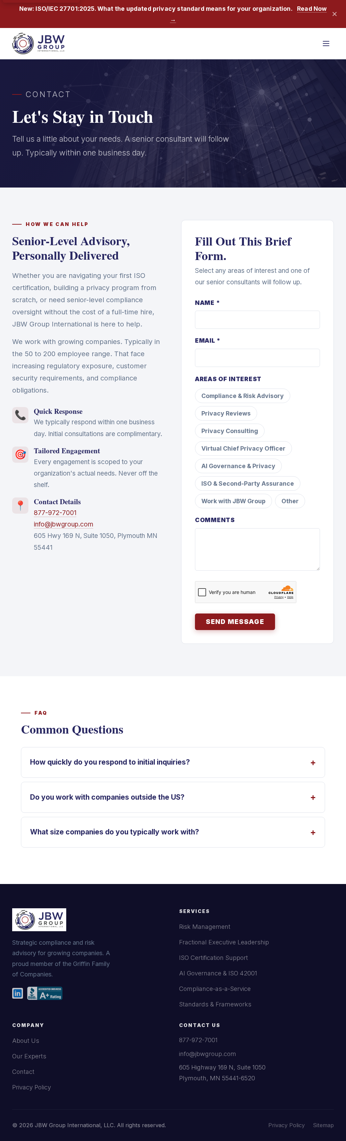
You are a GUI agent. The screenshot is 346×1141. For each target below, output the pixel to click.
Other (290, 501)
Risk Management (204, 926)
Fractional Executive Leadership (224, 942)
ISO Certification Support (213, 957)
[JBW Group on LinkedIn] (17, 993)
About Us (25, 1040)
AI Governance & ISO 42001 (218, 973)
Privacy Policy (31, 1087)
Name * (207, 302)
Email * (208, 340)
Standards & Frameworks (215, 1004)
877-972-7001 (55, 513)
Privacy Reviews (226, 413)
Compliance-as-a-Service (215, 988)
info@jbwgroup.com (63, 524)
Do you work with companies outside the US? (173, 797)
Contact (23, 1071)
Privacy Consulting (229, 430)
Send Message (235, 622)
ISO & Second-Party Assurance (247, 483)
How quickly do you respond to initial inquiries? (173, 762)
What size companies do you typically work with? (173, 832)
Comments (215, 519)
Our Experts (29, 1056)
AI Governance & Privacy (238, 465)
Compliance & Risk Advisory (242, 395)
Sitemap (323, 1125)
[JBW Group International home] (38, 43)
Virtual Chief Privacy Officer (243, 448)
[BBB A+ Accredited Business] (45, 993)
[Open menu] (326, 43)
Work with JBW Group (233, 501)
